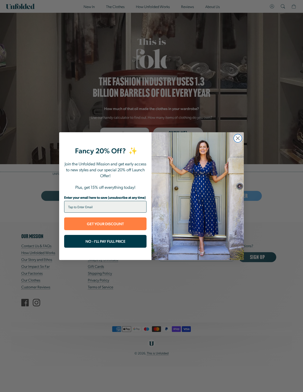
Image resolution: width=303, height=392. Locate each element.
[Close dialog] (238, 138)
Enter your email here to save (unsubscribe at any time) (105, 197)
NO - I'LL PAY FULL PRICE (105, 241)
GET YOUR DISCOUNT (105, 223)
